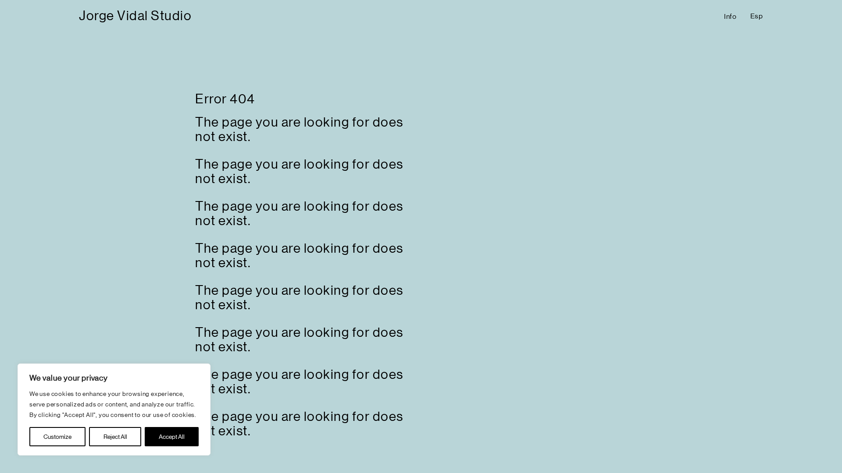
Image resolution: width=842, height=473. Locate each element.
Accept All (172, 436)
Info (730, 16)
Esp (756, 16)
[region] (114, 409)
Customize (57, 436)
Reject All (115, 436)
